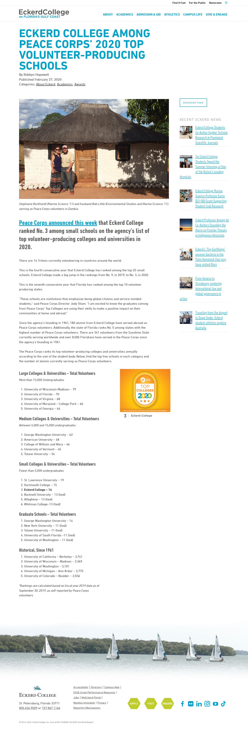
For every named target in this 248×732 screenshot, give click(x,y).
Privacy (102, 702)
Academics (65, 84)
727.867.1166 (51, 708)
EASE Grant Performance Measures (94, 692)
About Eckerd (45, 84)
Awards (80, 84)
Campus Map (111, 687)
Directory (96, 687)
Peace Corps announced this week (58, 222)
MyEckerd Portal (91, 697)
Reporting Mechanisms (86, 707)
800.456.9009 (28, 708)
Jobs (76, 697)
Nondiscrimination (84, 702)
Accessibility (80, 687)
